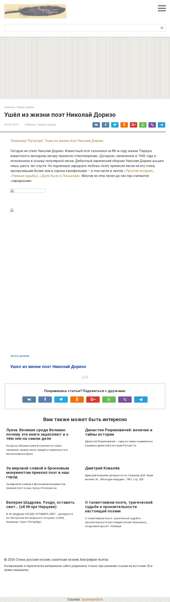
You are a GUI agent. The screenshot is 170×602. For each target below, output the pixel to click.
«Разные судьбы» (24, 176)
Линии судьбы (46, 124)
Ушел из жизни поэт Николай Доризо (48, 366)
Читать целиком (19, 356)
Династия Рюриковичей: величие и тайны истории (118, 432)
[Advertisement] (85, 68)
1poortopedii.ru (92, 599)
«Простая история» (138, 171)
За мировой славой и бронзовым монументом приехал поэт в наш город (37, 472)
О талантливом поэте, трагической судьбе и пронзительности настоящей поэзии (119, 506)
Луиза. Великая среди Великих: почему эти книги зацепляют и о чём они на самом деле (37, 434)
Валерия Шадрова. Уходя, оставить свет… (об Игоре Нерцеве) (40, 504)
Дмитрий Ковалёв (102, 468)
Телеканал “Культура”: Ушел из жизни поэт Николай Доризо (56, 141)
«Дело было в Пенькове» (60, 176)
